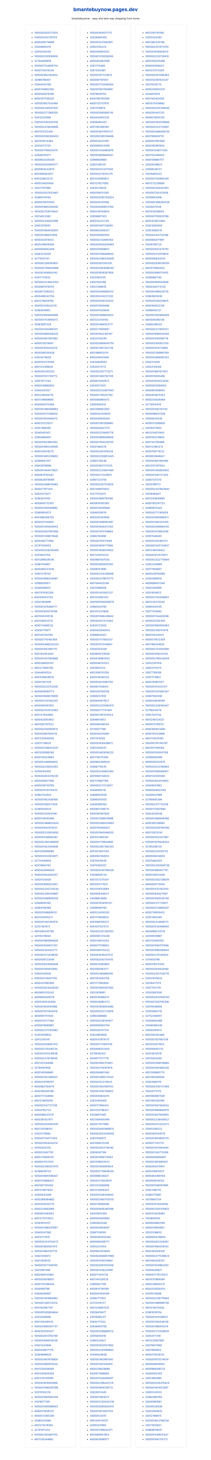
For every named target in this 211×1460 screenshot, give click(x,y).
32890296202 (153, 324)
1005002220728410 (157, 56)
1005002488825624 (46, 823)
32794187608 (42, 1067)
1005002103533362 (46, 710)
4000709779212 (154, 451)
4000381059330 (155, 1251)
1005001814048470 (45, 418)
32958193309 (42, 771)
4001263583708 (99, 978)
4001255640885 (155, 498)
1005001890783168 (101, 498)
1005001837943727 (101, 131)
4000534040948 (100, 507)
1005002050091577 (46, 164)
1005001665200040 (46, 206)
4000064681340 (99, 1072)
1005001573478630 (46, 954)
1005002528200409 (46, 550)
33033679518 (153, 1053)
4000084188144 (99, 724)
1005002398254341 (46, 747)
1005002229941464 (102, 470)
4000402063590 (100, 60)
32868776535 (98, 766)
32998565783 (98, 907)
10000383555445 (100, 1237)
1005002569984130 (157, 526)
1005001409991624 (101, 1166)
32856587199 (98, 1152)
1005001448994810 (46, 761)
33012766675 (153, 1415)
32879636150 (98, 93)
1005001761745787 (156, 743)
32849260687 (42, 1293)
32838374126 (153, 206)
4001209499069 (44, 851)
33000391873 (153, 1030)
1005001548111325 (156, 150)
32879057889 (153, 1345)
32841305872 (42, 1255)
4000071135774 (154, 1143)
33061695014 (98, 404)
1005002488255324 (46, 644)
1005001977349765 (46, 1265)
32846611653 (98, 719)
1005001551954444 (157, 1147)
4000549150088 (155, 573)
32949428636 (98, 1354)
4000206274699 (44, 42)
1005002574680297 (157, 907)
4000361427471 (43, 1119)
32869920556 (98, 794)
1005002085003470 (102, 1406)
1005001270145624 (156, 954)
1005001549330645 (102, 1194)
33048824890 (98, 898)
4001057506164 (154, 747)
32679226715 (153, 84)
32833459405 (98, 1100)
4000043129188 (99, 202)
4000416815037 (154, 1171)
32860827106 (98, 1284)
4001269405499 (99, 1119)
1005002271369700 (46, 112)
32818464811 (153, 493)
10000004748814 (155, 1237)
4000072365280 (44, 1415)
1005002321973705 (157, 46)
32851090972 (98, 1138)
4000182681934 (154, 145)
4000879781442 (44, 474)
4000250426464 (155, 399)
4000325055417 (44, 1331)
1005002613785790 (46, 1335)
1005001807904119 (45, 733)
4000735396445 (44, 1284)
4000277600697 (99, 329)
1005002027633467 (46, 192)
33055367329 (42, 681)
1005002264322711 (45, 950)
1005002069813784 (101, 206)
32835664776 (153, 1011)
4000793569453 (100, 827)
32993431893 (98, 1425)
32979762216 (42, 1392)
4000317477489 (99, 1124)
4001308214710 (43, 620)
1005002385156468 (102, 136)
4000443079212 (44, 239)
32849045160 (42, 902)
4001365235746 (155, 42)
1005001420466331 (46, 329)
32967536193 (98, 1232)
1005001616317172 (101, 32)
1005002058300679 (102, 601)
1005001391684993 (46, 1298)
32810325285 (153, 37)
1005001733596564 (101, 84)
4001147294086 (43, 1062)
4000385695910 (99, 234)
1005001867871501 (156, 371)
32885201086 (42, 1420)
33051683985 (153, 1378)
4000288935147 (44, 663)
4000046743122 (99, 663)
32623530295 (98, 338)
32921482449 (153, 917)
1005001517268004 (45, 413)
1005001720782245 (46, 700)
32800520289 (42, 1194)
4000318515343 (154, 964)
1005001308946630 (102, 253)
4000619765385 (99, 503)
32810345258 (42, 51)
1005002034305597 (46, 1124)
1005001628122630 (157, 380)
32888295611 (42, 583)
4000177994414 (99, 1105)
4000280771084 (44, 540)
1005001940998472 (157, 517)
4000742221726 (99, 220)
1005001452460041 (46, 1077)
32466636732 (42, 1171)
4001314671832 (43, 1189)
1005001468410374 (156, 1326)
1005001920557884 (101, 1345)
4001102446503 (154, 155)
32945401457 (42, 432)
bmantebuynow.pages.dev (105, 9)
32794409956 (42, 60)
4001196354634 (154, 644)
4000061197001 (99, 79)
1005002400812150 (157, 343)
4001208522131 (43, 178)
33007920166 (98, 282)
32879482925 (153, 860)
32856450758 (98, 1326)
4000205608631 (99, 249)
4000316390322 (99, 677)
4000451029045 (99, 310)
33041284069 (153, 587)
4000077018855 (99, 945)
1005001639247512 (101, 954)
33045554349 (98, 648)
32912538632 (153, 1232)
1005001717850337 (101, 639)
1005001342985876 (101, 150)
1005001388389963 (46, 409)
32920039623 (153, 164)
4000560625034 (155, 258)
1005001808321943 (46, 884)
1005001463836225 (102, 752)
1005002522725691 (157, 126)
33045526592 (42, 973)
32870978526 (98, 860)
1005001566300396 (46, 1387)
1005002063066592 (102, 267)
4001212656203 (99, 1189)
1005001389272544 (101, 1077)
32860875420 (153, 507)
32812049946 (42, 1316)
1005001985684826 (46, 940)
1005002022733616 (101, 1011)
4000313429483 (155, 1213)
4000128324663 (44, 757)
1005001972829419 (45, 1011)
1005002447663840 (157, 488)
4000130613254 (99, 940)
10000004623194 (155, 790)
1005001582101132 (156, 409)
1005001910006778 (156, 338)
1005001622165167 (101, 333)
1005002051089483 (157, 75)
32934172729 (42, 145)
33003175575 (153, 667)
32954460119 (153, 1081)
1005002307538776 (157, 973)
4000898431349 (155, 583)
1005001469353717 (101, 324)
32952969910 (153, 578)
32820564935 (153, 1411)
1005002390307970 (46, 1166)
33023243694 (42, 1345)
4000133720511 (43, 423)
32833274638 (42, 357)
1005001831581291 (101, 263)
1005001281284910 (101, 1364)
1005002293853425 (102, 456)
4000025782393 (155, 620)
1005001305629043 (46, 526)
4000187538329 (44, 98)
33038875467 (98, 1114)
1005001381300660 (101, 423)
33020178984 (42, 1133)
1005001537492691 (101, 42)
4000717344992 (44, 1095)
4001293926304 (44, 1373)
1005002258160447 (157, 705)
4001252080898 (99, 1185)
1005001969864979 (157, 1110)
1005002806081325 (157, 357)
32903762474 (98, 46)
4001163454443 (43, 653)
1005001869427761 (156, 870)
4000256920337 (155, 89)
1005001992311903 (101, 1062)
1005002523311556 (101, 169)
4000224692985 (44, 1208)
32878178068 (153, 1293)
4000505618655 (44, 1279)
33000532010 (98, 1415)
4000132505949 (155, 775)
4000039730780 (44, 785)
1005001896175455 (156, 272)
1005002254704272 (46, 1241)
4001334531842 (154, 432)
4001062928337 (155, 1260)
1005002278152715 (101, 173)
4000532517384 (44, 1020)
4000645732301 (44, 503)
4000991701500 (43, 1015)
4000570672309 (155, 639)
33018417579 (153, 983)
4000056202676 (155, 761)
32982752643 (42, 794)
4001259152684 (99, 888)
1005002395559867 (46, 893)
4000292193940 (99, 517)
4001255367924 (155, 465)
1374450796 (152, 959)
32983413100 (42, 498)
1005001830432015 (46, 347)
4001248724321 (154, 719)
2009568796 (42, 1288)
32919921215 (97, 667)
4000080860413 (99, 399)
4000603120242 (44, 992)
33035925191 (98, 277)
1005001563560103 (101, 1086)
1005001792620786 (157, 216)
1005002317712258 (156, 804)
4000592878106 (44, 93)
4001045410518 (43, 616)
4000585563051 (44, 705)
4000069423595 (100, 145)
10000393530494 (44, 1001)
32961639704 (153, 1312)
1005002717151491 (101, 710)
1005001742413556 (156, 192)
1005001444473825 (46, 470)
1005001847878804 (46, 1359)
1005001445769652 (101, 1091)
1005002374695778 (101, 432)
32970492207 (98, 865)
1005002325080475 (102, 705)
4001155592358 (43, 592)
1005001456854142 (46, 272)
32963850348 (98, 1222)
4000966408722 (155, 1368)
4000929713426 (155, 884)
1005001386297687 (46, 1227)
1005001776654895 (101, 841)
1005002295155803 (157, 1208)
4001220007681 (154, 1340)
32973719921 (153, 677)
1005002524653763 (46, 282)
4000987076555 (44, 286)
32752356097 (153, 1015)
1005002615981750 (101, 681)
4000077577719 (99, 1058)
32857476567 (42, 225)
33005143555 (153, 1392)
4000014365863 (99, 964)
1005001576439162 (156, 1204)
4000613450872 (99, 380)
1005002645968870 (102, 1128)
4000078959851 (155, 1227)
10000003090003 (155, 385)
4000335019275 (44, 451)
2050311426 (152, 361)
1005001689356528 (46, 333)
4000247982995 (44, 983)
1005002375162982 (46, 1030)
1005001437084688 (46, 658)
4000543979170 (99, 1039)
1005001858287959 (101, 272)
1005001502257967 (157, 837)
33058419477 (98, 1312)
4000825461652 (44, 1213)
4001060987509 (155, 1095)
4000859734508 (100, 653)
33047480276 (98, 446)
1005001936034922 (102, 550)
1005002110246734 (45, 1048)
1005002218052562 (46, 766)
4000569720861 (44, 1274)
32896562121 (153, 310)
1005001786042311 (101, 1429)
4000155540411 (154, 634)
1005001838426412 (157, 51)
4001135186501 (43, 1128)
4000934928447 (100, 1227)
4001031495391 (99, 837)
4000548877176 (43, 1349)
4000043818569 (155, 700)
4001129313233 (99, 554)
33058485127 (98, 1316)
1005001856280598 (102, 1208)
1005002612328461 (157, 1241)
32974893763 (42, 865)
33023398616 (98, 286)
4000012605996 (99, 305)
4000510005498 (155, 376)
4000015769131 (154, 724)
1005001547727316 (45, 1105)
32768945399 (153, 799)
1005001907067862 (46, 338)
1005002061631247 (156, 79)
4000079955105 (155, 117)
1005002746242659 (157, 658)
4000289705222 (100, 950)
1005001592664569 (157, 315)
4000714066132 (43, 625)
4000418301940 (99, 357)
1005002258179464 (157, 1298)
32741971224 (42, 1429)
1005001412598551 (156, 1316)
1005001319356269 (101, 56)
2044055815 (152, 93)
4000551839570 (44, 1411)
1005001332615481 (45, 813)
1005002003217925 (46, 32)
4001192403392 (154, 98)
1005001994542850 (46, 230)
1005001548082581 (46, 837)
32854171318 (153, 1335)
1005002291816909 (46, 56)
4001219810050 (43, 1100)
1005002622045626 (102, 1133)
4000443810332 (99, 117)
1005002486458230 (157, 131)
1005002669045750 (102, 343)
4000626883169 (155, 1222)
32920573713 (98, 366)
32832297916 (153, 663)
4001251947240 (99, 851)
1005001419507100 (45, 978)
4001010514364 (43, 140)
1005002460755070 (102, 1199)
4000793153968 (155, 733)
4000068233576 (155, 931)
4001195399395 (99, 126)
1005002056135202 (102, 300)
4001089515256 (99, 1143)
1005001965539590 (46, 446)
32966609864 (98, 159)
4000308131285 (99, 192)
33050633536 (153, 418)
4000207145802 (44, 521)
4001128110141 (153, 832)
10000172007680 (155, 808)
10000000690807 (155, 1157)
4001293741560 (154, 32)
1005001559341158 (156, 752)
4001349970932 (99, 488)
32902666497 (42, 437)
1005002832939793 (157, 997)
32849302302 (153, 1373)
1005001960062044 (46, 1397)
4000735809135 (44, 1157)
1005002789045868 (46, 267)
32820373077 (42, 493)
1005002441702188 (156, 234)
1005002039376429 (157, 1382)
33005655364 (98, 1213)
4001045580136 (154, 319)
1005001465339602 (46, 456)
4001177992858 (99, 983)
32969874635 (153, 1429)
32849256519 (98, 512)
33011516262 (97, 738)
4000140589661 (43, 1072)
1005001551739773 (45, 376)
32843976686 (42, 465)
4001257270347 (99, 879)
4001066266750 (44, 517)
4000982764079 (44, 1086)
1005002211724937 (101, 785)
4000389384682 (44, 1199)
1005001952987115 (45, 648)
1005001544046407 (101, 1378)
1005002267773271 (101, 371)
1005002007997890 (46, 531)
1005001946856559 (46, 898)
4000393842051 (99, 51)
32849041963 (153, 785)
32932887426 (153, 992)
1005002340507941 (46, 107)
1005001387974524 (101, 714)
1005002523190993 (157, 766)
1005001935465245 (157, 1067)
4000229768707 (44, 1081)
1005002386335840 (102, 258)
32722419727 (98, 1302)
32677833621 (153, 1425)
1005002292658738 (157, 865)
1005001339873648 (46, 536)
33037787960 (42, 187)
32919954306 (153, 197)
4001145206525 (43, 1321)
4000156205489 (155, 60)
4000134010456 (43, 183)
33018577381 (42, 1401)
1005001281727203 (156, 474)
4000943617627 (99, 700)
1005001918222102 (156, 653)
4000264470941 (155, 1166)
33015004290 (153, 1058)
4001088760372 (99, 921)
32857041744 (153, 714)
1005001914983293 (157, 1265)
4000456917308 (44, 780)
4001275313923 (43, 1218)
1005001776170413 (156, 1274)
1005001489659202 (102, 315)
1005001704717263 (45, 1138)
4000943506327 (100, 230)
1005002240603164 (102, 771)
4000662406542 (100, 761)
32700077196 (98, 729)
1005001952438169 (46, 799)
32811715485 (97, 65)
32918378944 (42, 935)
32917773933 (42, 277)
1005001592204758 (46, 122)
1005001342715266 (156, 1152)
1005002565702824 (102, 197)
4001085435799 (44, 931)
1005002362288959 (46, 841)
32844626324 (42, 672)
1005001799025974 (46, 150)
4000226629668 (100, 1368)
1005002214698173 (156, 921)
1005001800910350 (101, 564)
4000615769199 (99, 1288)
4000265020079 (155, 1133)
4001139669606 (43, 399)
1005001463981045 (101, 1359)
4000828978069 (44, 479)
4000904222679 (44, 169)
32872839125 (42, 1260)
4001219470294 (154, 1307)
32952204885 (153, 564)
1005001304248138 (157, 1321)
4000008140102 (154, 1180)
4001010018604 (154, 211)
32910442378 (42, 1147)
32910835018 (98, 1335)
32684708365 (42, 907)
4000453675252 (155, 394)
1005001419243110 (45, 305)
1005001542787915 (45, 37)
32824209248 (153, 813)
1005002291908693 (102, 1349)
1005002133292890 (157, 648)
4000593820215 (99, 1095)
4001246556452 (155, 550)
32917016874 (97, 107)
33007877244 (42, 380)
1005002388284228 (157, 202)
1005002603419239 (46, 775)
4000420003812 (44, 719)
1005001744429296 (157, 616)
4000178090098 (99, 1204)
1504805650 (152, 1218)
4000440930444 (100, 418)
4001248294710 (43, 394)
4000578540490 (44, 818)
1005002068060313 (102, 291)
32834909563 (98, 361)
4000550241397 (99, 140)
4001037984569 (155, 1279)
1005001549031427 (156, 1434)
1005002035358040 (157, 107)
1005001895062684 (157, 625)
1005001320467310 (45, 1434)
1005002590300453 (46, 136)
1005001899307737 (46, 1326)
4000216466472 (99, 997)
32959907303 (98, 216)
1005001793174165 (101, 540)
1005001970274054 (157, 1359)
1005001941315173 (156, 1439)
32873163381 (98, 70)
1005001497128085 (101, 225)
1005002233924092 (46, 832)
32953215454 (98, 1246)
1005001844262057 (46, 874)
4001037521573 (99, 926)
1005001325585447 (157, 691)
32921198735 (153, 1189)
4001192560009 (154, 1077)
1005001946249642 (102, 616)
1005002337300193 (101, 931)
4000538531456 (155, 874)
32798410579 (153, 710)
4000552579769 (44, 361)
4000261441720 (154, 112)
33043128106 (153, 366)
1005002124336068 (102, 573)
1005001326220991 (101, 1270)
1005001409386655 (46, 1406)
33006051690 (98, 569)
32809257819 (98, 696)
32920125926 (42, 879)
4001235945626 (44, 738)
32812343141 (42, 1039)
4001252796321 (99, 1110)
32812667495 (42, 1270)
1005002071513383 (101, 620)
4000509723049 (44, 959)
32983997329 (42, 324)
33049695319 (42, 46)
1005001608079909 (46, 696)
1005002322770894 (157, 559)
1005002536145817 (101, 1020)
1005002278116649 (45, 1058)
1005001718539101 (101, 1180)
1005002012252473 (157, 1124)
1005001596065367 (101, 521)
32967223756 (98, 479)
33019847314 (153, 1199)
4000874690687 (44, 1025)
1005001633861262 (46, 442)
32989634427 (98, 634)
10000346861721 (100, 1001)
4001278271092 (99, 183)
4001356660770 (155, 1072)
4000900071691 (154, 239)
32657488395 (42, 427)
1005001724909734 (46, 65)
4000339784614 (99, 211)
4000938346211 (99, 893)
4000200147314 (99, 1030)
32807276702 (42, 573)
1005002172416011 (101, 474)
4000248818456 (44, 244)
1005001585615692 (46, 968)
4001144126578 (99, 1279)
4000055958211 (154, 65)
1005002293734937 (157, 545)
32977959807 (153, 569)
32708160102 (98, 1053)
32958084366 (153, 1020)
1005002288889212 (102, 1331)
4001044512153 (43, 597)
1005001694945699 (46, 315)
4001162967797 (43, 1307)
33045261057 (42, 390)
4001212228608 (154, 183)
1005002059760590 (157, 827)
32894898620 (42, 1354)
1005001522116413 (101, 1081)
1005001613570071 (156, 554)
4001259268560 (44, 1368)
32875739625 (42, 743)
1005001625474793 (157, 249)
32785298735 (153, 846)
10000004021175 (100, 427)
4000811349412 (99, 686)
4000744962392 (44, 89)
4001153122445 (43, 131)
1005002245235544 (46, 888)
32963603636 (153, 296)
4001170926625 (99, 917)
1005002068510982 (46, 484)
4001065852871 (43, 173)
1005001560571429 (45, 804)
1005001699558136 (46, 1340)
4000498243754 (44, 296)
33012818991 (97, 992)
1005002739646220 (102, 1171)
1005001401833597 (156, 1387)
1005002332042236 (102, 1401)
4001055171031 (99, 884)
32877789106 (153, 672)
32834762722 (42, 1110)
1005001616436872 (101, 743)
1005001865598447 (46, 1175)
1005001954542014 (46, 1143)
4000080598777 (99, 1241)
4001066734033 (99, 775)
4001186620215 (99, 352)
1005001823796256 (157, 1420)
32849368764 (98, 804)
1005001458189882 (46, 507)
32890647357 (42, 460)
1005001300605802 (157, 470)
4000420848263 (44, 870)
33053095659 (153, 225)
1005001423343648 (46, 846)
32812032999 (42, 117)
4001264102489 (154, 1034)
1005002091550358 (102, 1265)
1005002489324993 (102, 823)
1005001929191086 (45, 1006)
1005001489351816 (45, 234)
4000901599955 (155, 390)
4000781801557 (154, 681)
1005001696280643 (157, 950)
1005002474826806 (46, 126)
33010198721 (153, 484)
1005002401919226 (101, 451)
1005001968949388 (157, 818)
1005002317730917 (156, 902)
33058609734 (98, 874)
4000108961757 (154, 159)
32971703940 (153, 611)
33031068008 (98, 587)
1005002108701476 (156, 630)
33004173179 (153, 1091)
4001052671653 (154, 1044)
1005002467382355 (102, 846)
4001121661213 (154, 446)
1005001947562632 (157, 1105)
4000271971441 (43, 488)
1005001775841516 (101, 1044)
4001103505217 (43, 917)
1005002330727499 (157, 1086)
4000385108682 (155, 823)
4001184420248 (99, 583)
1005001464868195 (101, 973)
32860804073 (42, 512)
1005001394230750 (101, 442)
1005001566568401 (157, 771)
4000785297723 (155, 503)
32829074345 (98, 1392)
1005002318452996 (46, 220)
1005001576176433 (45, 790)
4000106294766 (44, 1091)
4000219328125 (154, 1354)
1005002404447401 (157, 187)
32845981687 (153, 1401)
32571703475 (98, 493)
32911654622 (153, 592)
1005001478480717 (45, 606)
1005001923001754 (101, 1411)
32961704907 (42, 564)
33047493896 (42, 601)
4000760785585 (100, 98)
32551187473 (42, 926)
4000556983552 (100, 658)
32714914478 (153, 404)
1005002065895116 (101, 112)
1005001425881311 (156, 540)
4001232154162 (99, 319)
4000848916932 (155, 1364)
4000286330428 (44, 352)
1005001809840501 (101, 155)
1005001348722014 (45, 1302)
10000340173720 (155, 286)
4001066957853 (99, 1434)
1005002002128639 (157, 879)
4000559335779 (44, 1204)
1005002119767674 (101, 1067)
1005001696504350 (157, 333)
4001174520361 (154, 738)
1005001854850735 (157, 1138)
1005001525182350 (157, 888)
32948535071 (42, 155)
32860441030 (153, 606)
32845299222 (153, 1128)
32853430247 (98, 747)
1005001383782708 (101, 376)
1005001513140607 (101, 644)
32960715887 (153, 1194)
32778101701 (41, 258)
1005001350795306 (157, 1001)
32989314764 (42, 197)
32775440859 (42, 860)
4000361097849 (99, 813)
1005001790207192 (101, 394)
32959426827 (153, 1270)
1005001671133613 (101, 75)
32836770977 (42, 630)
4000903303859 (100, 1251)
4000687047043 (100, 559)
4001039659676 (44, 677)
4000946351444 (99, 1048)
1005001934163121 (101, 902)
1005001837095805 (157, 1114)
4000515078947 (44, 343)
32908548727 (153, 169)
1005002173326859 (157, 1331)
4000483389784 (155, 1175)
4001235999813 (99, 178)
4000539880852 (44, 385)
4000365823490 (155, 729)
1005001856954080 (102, 1006)
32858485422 (98, 122)
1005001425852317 (101, 592)
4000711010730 (99, 1274)
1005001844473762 (101, 526)
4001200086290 (44, 752)
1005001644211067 (156, 893)
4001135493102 (154, 940)
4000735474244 (44, 70)
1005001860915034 (46, 1364)
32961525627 (98, 1340)
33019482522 (153, 173)
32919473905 (153, 427)
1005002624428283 (46, 987)
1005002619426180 (157, 968)
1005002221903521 (157, 329)
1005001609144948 (157, 282)
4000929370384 (44, 404)
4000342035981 (99, 733)
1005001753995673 (46, 319)
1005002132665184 (101, 239)
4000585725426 (100, 935)
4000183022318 (154, 305)
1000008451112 (154, 1048)
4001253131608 (99, 611)
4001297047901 (43, 634)
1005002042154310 (101, 959)
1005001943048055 (102, 832)
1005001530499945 (157, 926)
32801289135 (98, 164)
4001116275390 (99, 757)
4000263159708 (99, 691)
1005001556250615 (157, 300)
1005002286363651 (46, 263)
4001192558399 (154, 1100)
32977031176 (153, 987)
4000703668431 (44, 1180)
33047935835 (153, 978)
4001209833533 (99, 1161)
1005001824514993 (157, 780)
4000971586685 (99, 1373)
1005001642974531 (45, 827)
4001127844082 (43, 714)
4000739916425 (155, 912)
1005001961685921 (156, 1161)
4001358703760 (99, 672)
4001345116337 (99, 1420)
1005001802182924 (46, 75)
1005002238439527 (157, 1119)
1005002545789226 (102, 870)
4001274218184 (43, 1425)
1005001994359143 (157, 1246)
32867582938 (153, 696)
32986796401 (42, 79)
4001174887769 (99, 780)
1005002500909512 (46, 729)
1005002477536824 (157, 1255)
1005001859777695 (101, 545)
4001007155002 (43, 1185)
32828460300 (98, 37)
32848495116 (98, 790)
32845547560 (42, 1232)
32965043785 (98, 606)
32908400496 (153, 757)
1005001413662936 (157, 531)
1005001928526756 (157, 898)
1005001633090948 (46, 964)
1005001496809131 (45, 912)
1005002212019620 (157, 253)
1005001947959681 (101, 89)
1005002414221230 (101, 296)
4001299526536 (44, 559)
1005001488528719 (156, 291)
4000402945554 (100, 630)
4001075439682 (155, 103)
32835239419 (98, 187)
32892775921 (98, 1298)
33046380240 (153, 1025)
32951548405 (153, 536)
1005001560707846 (157, 945)
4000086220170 (44, 1114)
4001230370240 (155, 601)
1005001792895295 (157, 178)
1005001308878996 (101, 818)
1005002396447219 (101, 1382)
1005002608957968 (102, 1255)
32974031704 (42, 554)
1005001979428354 (157, 841)
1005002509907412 (46, 1044)
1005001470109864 (101, 531)
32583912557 (42, 1222)
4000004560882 (100, 1218)
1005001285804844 (46, 1312)
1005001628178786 (45, 611)
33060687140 (153, 277)
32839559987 (153, 935)
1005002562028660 (157, 122)
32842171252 (98, 1321)
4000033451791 (43, 1152)
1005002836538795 (157, 263)
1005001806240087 (46, 578)
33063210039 (42, 253)
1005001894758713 (101, 1387)
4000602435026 (44, 159)
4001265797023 (44, 724)
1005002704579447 (46, 211)
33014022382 (42, 216)
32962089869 (98, 1015)
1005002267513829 (101, 484)
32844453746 (42, 84)
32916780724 (153, 244)
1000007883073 (99, 1397)
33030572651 (98, 385)
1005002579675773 (101, 578)
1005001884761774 (45, 1251)
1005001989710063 (101, 1157)
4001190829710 (154, 136)
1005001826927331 (45, 945)
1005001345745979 (46, 921)
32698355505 (98, 799)
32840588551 (42, 587)
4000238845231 (155, 1284)
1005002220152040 (46, 686)
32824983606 (98, 1034)
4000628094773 (44, 691)
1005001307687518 (156, 1039)
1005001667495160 (156, 460)
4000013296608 (155, 423)
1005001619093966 (46, 1382)
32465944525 (42, 808)
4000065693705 (100, 1025)
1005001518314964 (101, 1260)
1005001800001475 (45, 1246)
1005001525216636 (46, 1053)
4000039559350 (44, 202)
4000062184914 (99, 856)
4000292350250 (44, 371)
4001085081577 (99, 968)
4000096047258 (155, 413)
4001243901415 (99, 597)
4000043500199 (99, 1293)
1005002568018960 (157, 1062)
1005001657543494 (46, 103)
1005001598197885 (156, 1185)
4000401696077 (99, 1439)
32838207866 (153, 794)
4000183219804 (154, 437)
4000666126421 (99, 1175)
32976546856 (153, 1006)
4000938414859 (155, 856)
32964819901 (42, 310)
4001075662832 (155, 267)
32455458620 (42, 1034)
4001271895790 (43, 667)
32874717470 (42, 1237)
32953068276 (153, 230)
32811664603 (153, 1349)
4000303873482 (155, 220)
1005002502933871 (46, 856)
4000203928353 (155, 1288)
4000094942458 (44, 249)
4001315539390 (43, 1378)
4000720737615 (99, 103)
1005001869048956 (102, 437)
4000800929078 (44, 997)
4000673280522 (44, 291)
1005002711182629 (156, 512)
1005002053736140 (101, 1147)
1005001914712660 (156, 347)
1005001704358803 (157, 597)
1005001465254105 (157, 521)
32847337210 (153, 479)
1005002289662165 (157, 352)
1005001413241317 (156, 686)
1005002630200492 (102, 244)
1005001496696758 (157, 1302)
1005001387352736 (101, 347)
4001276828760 (44, 300)
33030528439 (153, 1406)
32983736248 (98, 460)
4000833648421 (155, 456)
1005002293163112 (156, 851)
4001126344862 (43, 1439)
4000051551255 (43, 1161)
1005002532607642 (102, 390)
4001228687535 (99, 1307)
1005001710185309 (45, 639)
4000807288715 (99, 808)
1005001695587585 (101, 987)
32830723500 (98, 625)
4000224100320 (99, 912)
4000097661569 (155, 140)
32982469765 (153, 1397)
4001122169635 (43, 366)
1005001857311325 (101, 465)
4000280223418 (44, 569)
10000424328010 (100, 413)
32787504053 (42, 545)
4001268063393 (99, 409)
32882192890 (98, 536)
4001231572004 (154, 70)
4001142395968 (154, 442)
